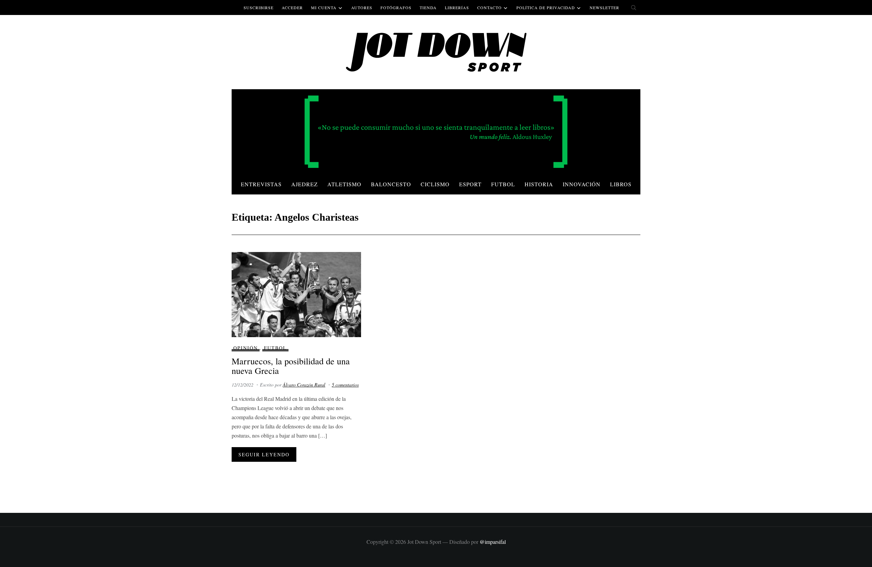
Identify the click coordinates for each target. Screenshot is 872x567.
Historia (539, 184)
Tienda (428, 7)
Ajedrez (304, 184)
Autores (361, 7)
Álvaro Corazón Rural (304, 384)
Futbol (503, 184)
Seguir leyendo (264, 454)
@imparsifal (493, 541)
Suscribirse (259, 7)
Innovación (582, 184)
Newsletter (604, 7)
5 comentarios (345, 384)
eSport (470, 184)
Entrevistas (261, 184)
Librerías (457, 7)
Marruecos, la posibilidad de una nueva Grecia (291, 366)
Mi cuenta (324, 7)
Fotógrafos (395, 7)
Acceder (292, 7)
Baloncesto (391, 184)
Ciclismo (435, 184)
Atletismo (344, 184)
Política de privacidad (545, 7)
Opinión (245, 348)
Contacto (489, 7)
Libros (621, 184)
